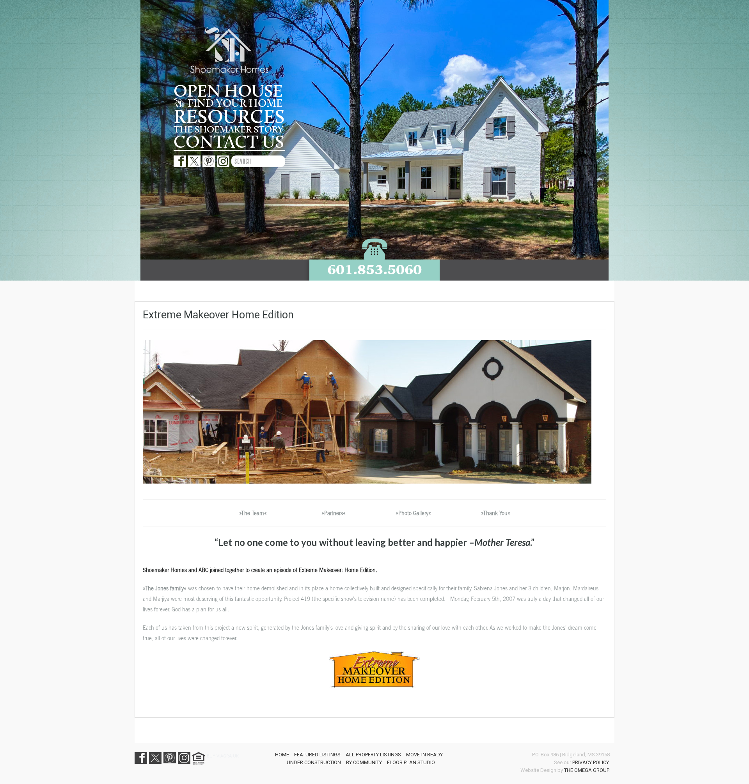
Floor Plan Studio (411, 762)
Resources (229, 117)
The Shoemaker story (228, 129)
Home (282, 755)
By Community (364, 762)
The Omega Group (586, 770)
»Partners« (333, 513)
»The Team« (253, 513)
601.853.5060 (374, 269)
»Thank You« (495, 513)
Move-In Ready (424, 755)
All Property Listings (373, 755)
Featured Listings (317, 755)
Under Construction (314, 762)
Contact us (229, 142)
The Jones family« (165, 588)
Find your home (233, 103)
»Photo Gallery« (413, 513)
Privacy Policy (590, 762)
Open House (228, 91)
